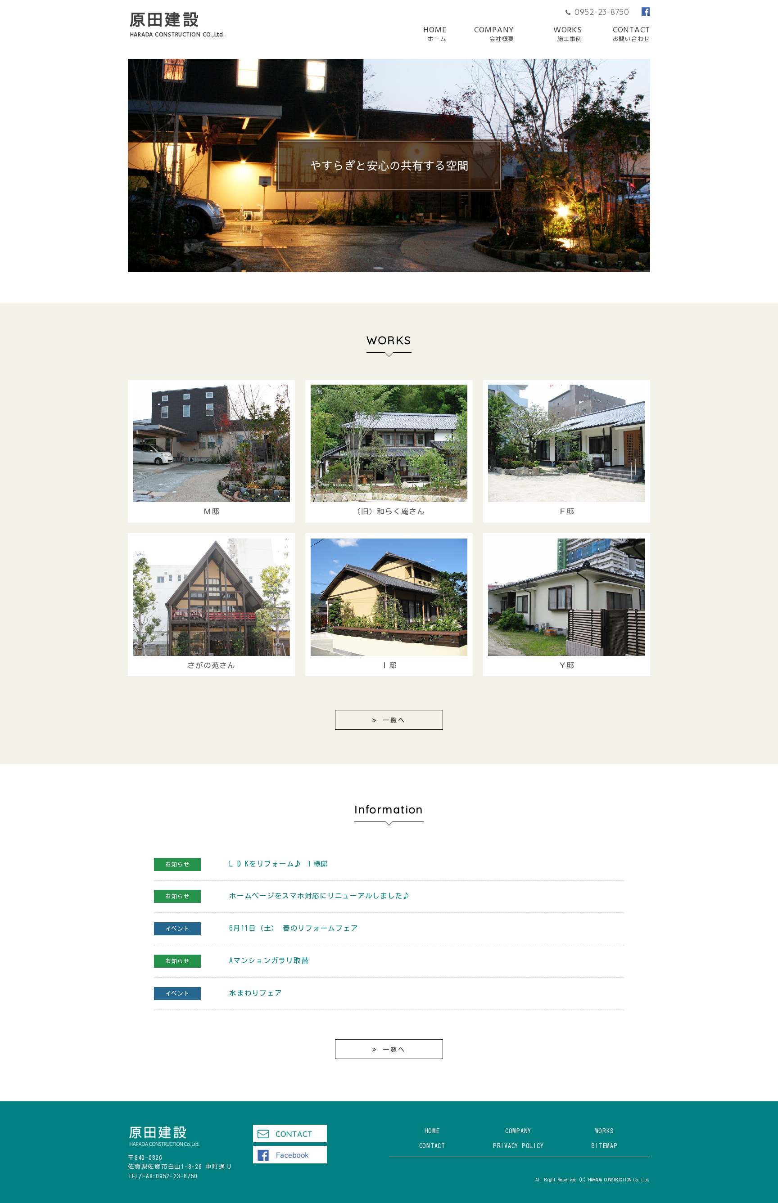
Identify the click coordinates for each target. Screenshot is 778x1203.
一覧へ (394, 720)
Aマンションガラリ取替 (268, 960)
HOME (435, 34)
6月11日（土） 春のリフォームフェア (293, 928)
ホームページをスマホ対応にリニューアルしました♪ (319, 895)
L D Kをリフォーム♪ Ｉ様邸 (278, 863)
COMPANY (494, 34)
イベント (177, 929)
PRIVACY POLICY (518, 1145)
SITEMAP (604, 1145)
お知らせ (177, 864)
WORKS (568, 34)
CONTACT (631, 34)
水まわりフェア (255, 993)
